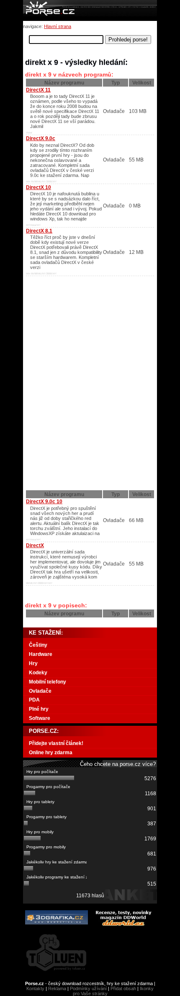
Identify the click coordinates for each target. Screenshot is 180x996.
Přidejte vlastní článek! (56, 743)
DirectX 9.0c (40, 138)
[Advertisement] (77, 329)
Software (39, 718)
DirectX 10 (38, 187)
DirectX (35, 545)
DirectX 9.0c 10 (44, 501)
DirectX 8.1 (39, 231)
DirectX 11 (38, 90)
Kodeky (38, 673)
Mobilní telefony (47, 682)
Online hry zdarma (50, 752)
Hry (33, 663)
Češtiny (38, 645)
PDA (34, 700)
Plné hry (39, 709)
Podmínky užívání (88, 988)
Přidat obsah (123, 988)
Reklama (57, 988)
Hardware (40, 654)
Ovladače (40, 691)
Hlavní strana (57, 26)
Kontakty (35, 988)
